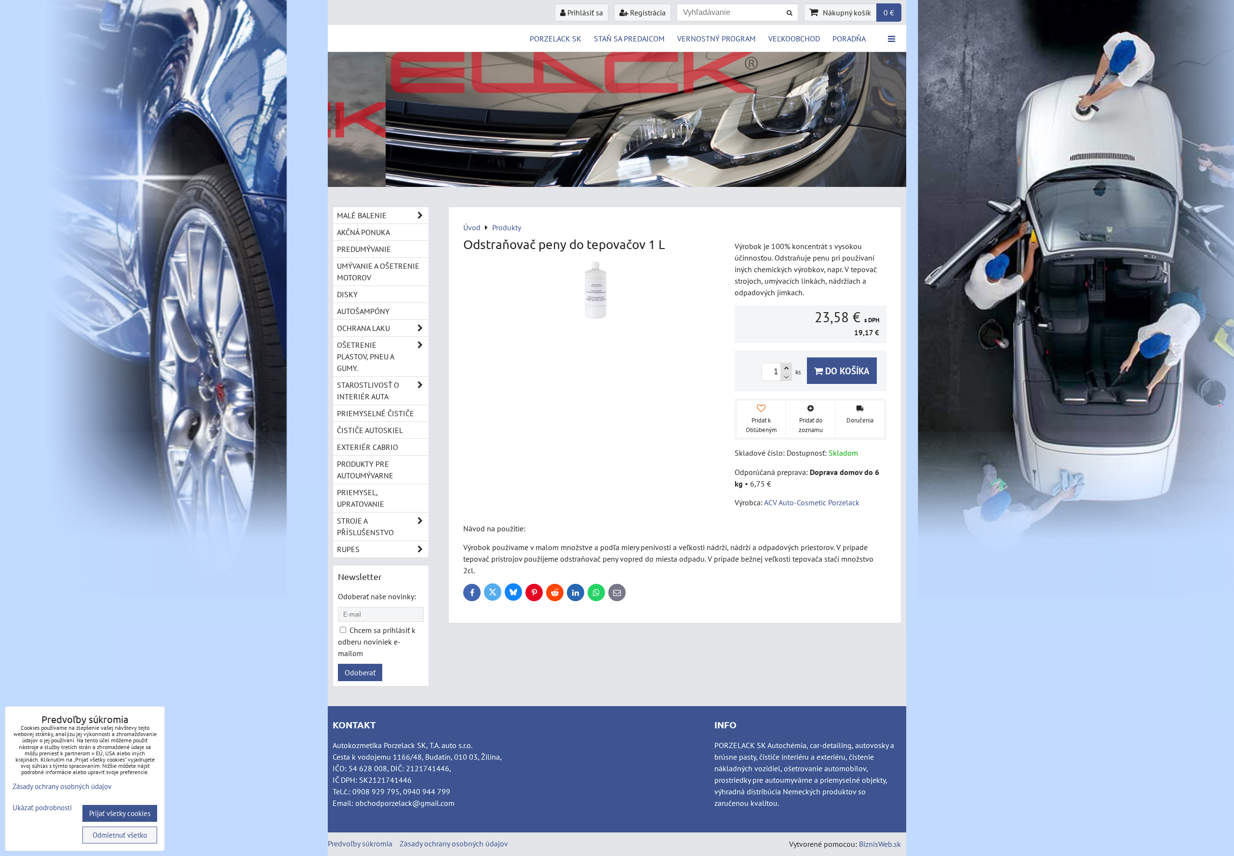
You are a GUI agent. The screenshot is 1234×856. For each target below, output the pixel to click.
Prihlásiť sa (584, 12)
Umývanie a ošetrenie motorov (378, 271)
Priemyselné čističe (375, 413)
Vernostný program (716, 38)
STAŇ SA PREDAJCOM (629, 38)
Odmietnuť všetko (120, 835)
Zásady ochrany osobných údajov (454, 843)
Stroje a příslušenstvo (365, 526)
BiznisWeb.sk (880, 844)
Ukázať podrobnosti (42, 808)
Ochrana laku (363, 328)
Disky (347, 294)
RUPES (348, 549)
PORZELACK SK (555, 38)
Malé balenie (362, 215)
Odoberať (360, 672)
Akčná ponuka (363, 232)
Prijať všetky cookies (119, 813)
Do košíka (846, 371)
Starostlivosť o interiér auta (368, 390)
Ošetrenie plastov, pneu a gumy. (365, 356)
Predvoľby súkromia (360, 843)
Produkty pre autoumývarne (365, 469)
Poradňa (849, 38)
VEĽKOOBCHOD (794, 38)
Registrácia (647, 12)
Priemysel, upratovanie (360, 498)
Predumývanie (364, 249)
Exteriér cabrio (367, 447)
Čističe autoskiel (370, 430)
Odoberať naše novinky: (377, 596)
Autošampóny (363, 311)
